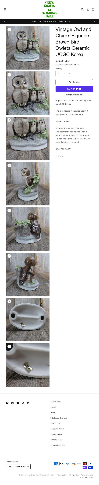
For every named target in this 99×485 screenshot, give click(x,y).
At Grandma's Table (32, 475)
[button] (5, 9)
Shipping (59, 64)
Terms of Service (57, 445)
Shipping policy (87, 477)
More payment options (74, 95)
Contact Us (55, 423)
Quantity (59, 69)
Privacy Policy (56, 440)
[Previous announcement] (4, 21)
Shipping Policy (57, 429)
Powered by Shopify (47, 475)
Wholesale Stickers (58, 418)
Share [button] (60, 156)
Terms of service (87, 475)
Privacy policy (74, 475)
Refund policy (61, 475)
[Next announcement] (94, 21)
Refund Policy (56, 434)
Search (53, 407)
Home (52, 412)
